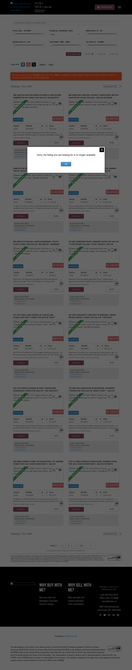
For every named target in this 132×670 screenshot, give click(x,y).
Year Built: (59, 42)
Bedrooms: (94, 30)
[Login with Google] (28, 66)
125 (81, 545)
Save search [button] (72, 54)
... (74, 545)
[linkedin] (113, 615)
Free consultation (76, 604)
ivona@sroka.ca (20, 157)
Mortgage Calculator (48, 601)
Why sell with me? (76, 597)
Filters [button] (113, 54)
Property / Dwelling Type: (61, 30)
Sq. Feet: (95, 42)
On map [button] (88, 54)
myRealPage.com (70, 636)
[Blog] (118, 615)
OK (66, 164)
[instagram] (109, 615)
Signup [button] (42, 64)
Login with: (15, 64)
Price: (22, 30)
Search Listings (46, 604)
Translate (106, 7)
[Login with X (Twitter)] (34, 66)
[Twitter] (104, 615)
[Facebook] (100, 615)
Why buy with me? (47, 597)
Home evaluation (76, 601)
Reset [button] (100, 54)
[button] (104, 7)
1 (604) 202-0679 (20, 155)
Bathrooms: (21, 42)
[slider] (14, 33)
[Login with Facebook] (23, 66)
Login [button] (51, 64)
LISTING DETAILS (20, 143)
